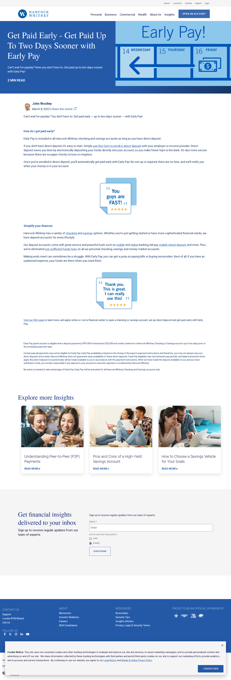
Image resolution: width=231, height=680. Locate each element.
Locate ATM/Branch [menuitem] (13, 618)
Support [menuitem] (6, 614)
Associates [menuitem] (122, 613)
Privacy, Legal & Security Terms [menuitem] (133, 625)
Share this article (62, 109)
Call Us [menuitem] (6, 622)
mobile (120, 244)
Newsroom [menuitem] (65, 613)
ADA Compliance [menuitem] (68, 625)
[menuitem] (165, 3)
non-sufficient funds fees (61, 249)
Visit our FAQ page (34, 320)
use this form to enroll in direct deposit (117, 146)
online (134, 244)
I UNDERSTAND (210, 668)
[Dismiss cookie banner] (222, 646)
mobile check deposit (172, 244)
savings (88, 233)
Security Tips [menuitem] (123, 617)
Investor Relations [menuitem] (69, 617)
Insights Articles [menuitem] (125, 621)
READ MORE (31, 468)
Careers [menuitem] (63, 621)
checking (71, 233)
